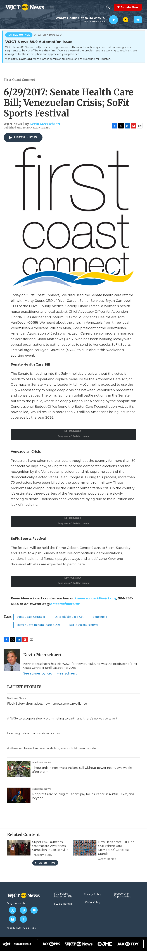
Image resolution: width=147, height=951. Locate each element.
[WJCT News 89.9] (79, 944)
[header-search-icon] (108, 7)
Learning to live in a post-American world (36, 733)
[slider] (120, 20)
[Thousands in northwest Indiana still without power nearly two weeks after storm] (18, 769)
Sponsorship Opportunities (122, 895)
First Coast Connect (19, 80)
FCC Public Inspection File (63, 895)
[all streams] (138, 19)
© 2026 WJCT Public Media (21, 927)
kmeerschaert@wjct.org (95, 598)
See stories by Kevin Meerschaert (50, 673)
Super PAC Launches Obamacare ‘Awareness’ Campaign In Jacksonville (50, 846)
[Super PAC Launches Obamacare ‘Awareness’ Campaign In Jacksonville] (18, 847)
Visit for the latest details (58, 59)
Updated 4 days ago (48, 35)
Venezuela (100, 616)
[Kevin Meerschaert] (12, 660)
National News (16, 698)
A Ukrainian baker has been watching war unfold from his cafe (51, 748)
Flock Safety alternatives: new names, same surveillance (47, 703)
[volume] (125, 19)
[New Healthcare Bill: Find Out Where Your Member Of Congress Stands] (84, 847)
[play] (113, 20)
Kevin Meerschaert (45, 124)
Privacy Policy (92, 894)
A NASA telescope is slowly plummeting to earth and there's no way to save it (62, 718)
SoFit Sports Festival (83, 624)
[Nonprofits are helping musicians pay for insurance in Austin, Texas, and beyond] (18, 795)
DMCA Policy (92, 902)
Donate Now (129, 7)
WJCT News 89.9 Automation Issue (38, 42)
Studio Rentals (63, 903)
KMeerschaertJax (65, 604)
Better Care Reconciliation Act (38, 624)
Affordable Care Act (69, 616)
